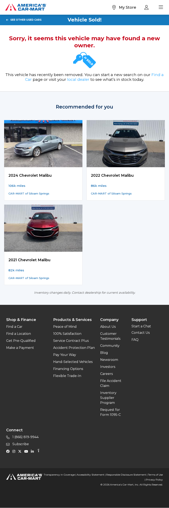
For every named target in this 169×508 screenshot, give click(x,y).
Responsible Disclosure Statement (126, 474)
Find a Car (14, 327)
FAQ (134, 340)
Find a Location (18, 334)
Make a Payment (20, 348)
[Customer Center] (147, 7)
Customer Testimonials (110, 336)
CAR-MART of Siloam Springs (28, 193)
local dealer (78, 79)
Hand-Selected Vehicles (73, 362)
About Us (108, 327)
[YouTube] (27, 451)
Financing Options (68, 369)
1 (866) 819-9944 (25, 437)
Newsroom (109, 360)
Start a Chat (141, 326)
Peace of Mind (65, 327)
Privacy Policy (154, 479)
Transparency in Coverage (59, 474)
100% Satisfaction (67, 334)
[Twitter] (20, 451)
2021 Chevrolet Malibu (29, 260)
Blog (104, 353)
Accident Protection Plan (74, 348)
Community (110, 346)
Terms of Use (155, 474)
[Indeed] (38, 451)
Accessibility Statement (90, 474)
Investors (107, 367)
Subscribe (20, 444)
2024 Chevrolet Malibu (30, 175)
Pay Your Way (64, 355)
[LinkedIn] (33, 451)
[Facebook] (9, 451)
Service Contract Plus (71, 341)
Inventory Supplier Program (108, 398)
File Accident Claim (110, 383)
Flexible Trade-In (67, 376)
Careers (106, 374)
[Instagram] (14, 451)
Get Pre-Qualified (21, 341)
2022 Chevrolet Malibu (112, 175)
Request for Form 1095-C (110, 412)
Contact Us (140, 333)
